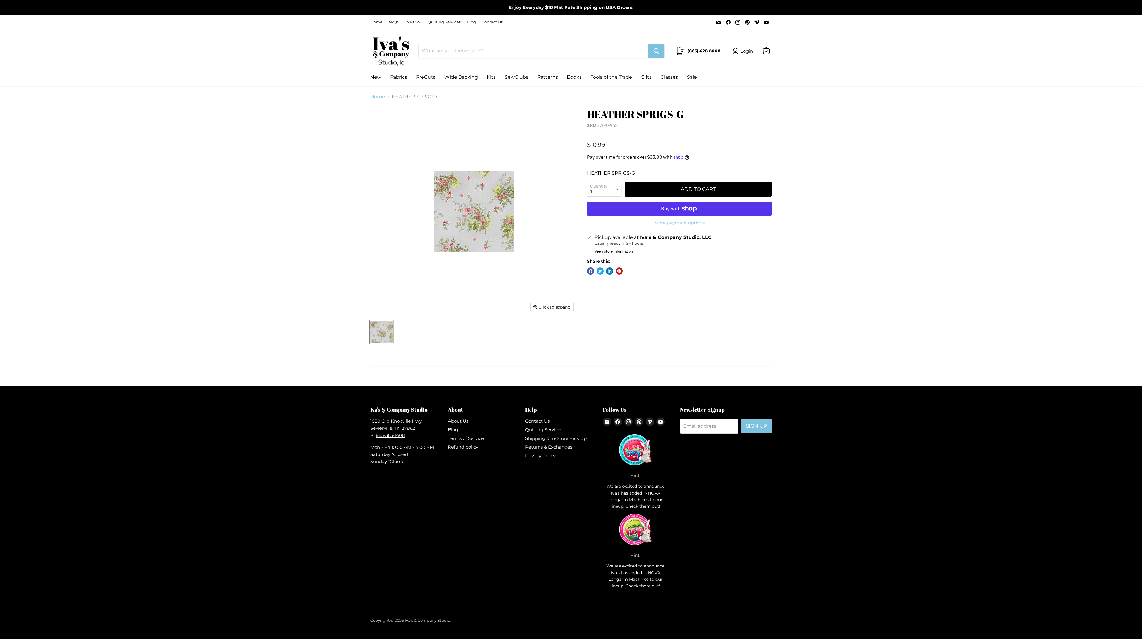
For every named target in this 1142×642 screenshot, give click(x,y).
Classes (669, 77)
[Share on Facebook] (590, 271)
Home (376, 22)
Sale (692, 77)
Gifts (646, 77)
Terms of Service (466, 438)
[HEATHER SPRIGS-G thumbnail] (381, 332)
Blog (471, 22)
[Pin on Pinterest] (619, 271)
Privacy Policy (540, 455)
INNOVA (413, 22)
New (375, 77)
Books (574, 77)
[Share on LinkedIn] (609, 271)
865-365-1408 (390, 435)
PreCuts (425, 77)
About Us (458, 421)
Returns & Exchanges (548, 447)
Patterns (547, 77)
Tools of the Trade (611, 77)
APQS (393, 22)
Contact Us (492, 22)
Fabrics (398, 77)
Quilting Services (444, 22)
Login (747, 51)
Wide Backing (461, 77)
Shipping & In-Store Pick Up (556, 438)
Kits (491, 77)
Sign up (756, 426)
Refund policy (463, 447)
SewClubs (516, 77)
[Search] (656, 51)
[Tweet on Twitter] (600, 271)
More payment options (679, 222)
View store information (613, 251)
